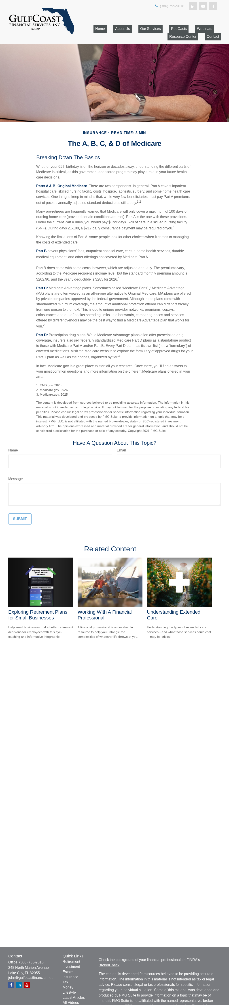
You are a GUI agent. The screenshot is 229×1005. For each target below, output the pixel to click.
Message (15, 479)
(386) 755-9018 (171, 6)
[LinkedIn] (193, 6)
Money (68, 987)
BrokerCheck (109, 965)
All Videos (71, 1003)
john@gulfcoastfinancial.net (30, 978)
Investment (71, 967)
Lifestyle (69, 992)
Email (121, 450)
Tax (65, 982)
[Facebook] (213, 6)
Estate (68, 972)
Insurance (70, 977)
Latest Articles (74, 997)
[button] (100, 29)
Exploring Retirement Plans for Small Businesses (37, 615)
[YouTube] (203, 6)
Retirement (71, 961)
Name (13, 450)
